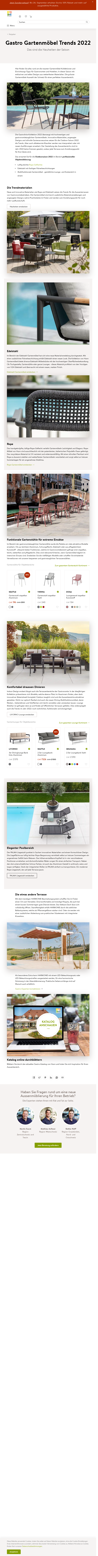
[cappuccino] (75, 607)
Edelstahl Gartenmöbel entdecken (21, 372)
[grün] (41, 607)
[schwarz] (70, 764)
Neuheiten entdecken (19, 206)
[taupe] (67, 764)
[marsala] (67, 607)
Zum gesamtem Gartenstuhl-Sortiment (71, 565)
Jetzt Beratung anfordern (48, 1145)
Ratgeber (12, 34)
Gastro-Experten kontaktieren (27, 988)
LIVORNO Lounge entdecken (22, 714)
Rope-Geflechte (35, 164)
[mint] (77, 607)
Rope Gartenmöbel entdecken (19, 464)
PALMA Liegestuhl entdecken (22, 875)
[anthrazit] (12, 607)
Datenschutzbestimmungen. (32, 1546)
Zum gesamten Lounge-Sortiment (73, 722)
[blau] (75, 764)
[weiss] (10, 607)
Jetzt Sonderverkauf (19, 2)
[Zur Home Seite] (9, 14)
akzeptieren (14, 1552)
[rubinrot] (43, 607)
